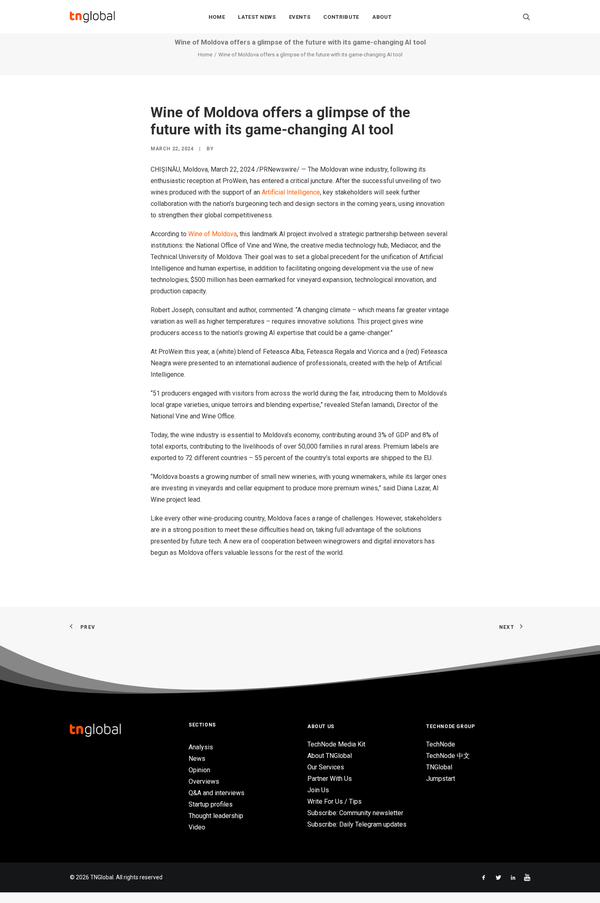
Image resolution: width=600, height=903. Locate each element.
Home (217, 17)
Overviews (204, 781)
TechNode (440, 744)
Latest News (257, 17)
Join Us (318, 790)
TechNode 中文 (448, 756)
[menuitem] (217, 17)
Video (197, 827)
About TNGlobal (329, 756)
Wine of (212, 234)
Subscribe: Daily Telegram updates (357, 824)
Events (300, 17)
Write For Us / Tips (334, 801)
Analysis (201, 747)
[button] (526, 17)
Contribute (341, 17)
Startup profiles (211, 804)
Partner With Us (329, 778)
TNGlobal (439, 767)
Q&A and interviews (216, 793)
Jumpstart (440, 778)
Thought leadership (216, 816)
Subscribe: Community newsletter (355, 813)
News (197, 758)
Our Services (325, 767)
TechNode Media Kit (336, 744)
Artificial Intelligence (291, 192)
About (381, 17)
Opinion (199, 770)
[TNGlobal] (92, 16)
